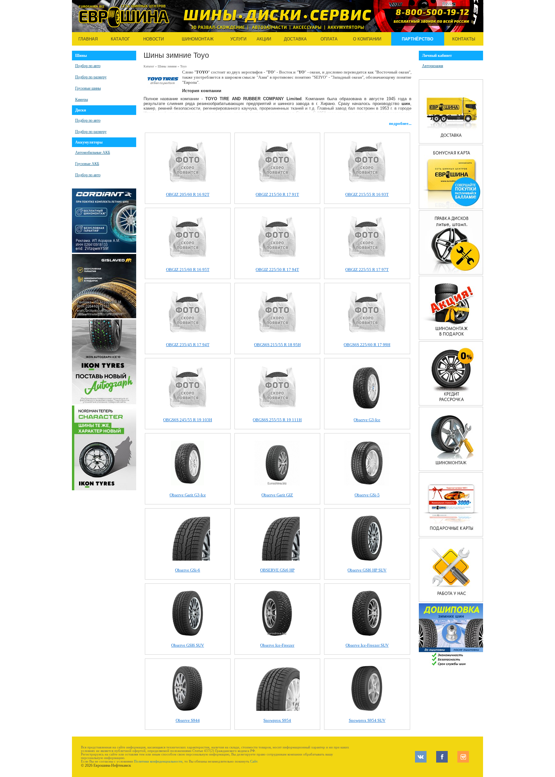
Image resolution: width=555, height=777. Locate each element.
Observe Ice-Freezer (277, 645)
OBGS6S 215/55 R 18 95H (277, 344)
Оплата (329, 39)
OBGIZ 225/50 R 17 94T (277, 269)
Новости (153, 39)
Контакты (463, 39)
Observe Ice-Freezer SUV (367, 645)
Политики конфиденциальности (158, 761)
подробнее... (400, 123)
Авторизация (432, 66)
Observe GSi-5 (367, 495)
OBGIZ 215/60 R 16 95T (187, 269)
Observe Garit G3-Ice (188, 495)
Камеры (81, 99)
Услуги (238, 39)
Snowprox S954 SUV (367, 720)
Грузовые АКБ (87, 164)
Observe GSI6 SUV (187, 645)
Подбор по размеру (91, 77)
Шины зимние (167, 66)
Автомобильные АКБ (92, 152)
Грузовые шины (88, 88)
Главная (88, 39)
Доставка (295, 39)
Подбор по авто (88, 66)
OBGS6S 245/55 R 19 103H (187, 419)
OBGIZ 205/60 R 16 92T (187, 194)
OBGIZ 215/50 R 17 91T (277, 194)
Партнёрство (417, 39)
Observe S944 (188, 720)
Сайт (253, 761)
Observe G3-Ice (367, 419)
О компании (367, 39)
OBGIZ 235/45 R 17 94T (187, 344)
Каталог (120, 39)
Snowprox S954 (277, 720)
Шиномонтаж (198, 39)
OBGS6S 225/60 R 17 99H (367, 344)
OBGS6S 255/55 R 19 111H (277, 419)
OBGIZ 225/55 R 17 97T (367, 269)
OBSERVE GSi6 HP (277, 570)
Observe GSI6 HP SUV (367, 570)
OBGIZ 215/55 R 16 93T (367, 194)
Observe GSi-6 (187, 570)
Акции (264, 39)
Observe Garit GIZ (277, 495)
